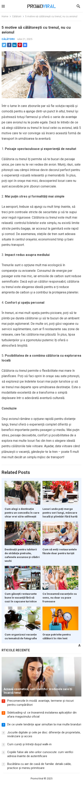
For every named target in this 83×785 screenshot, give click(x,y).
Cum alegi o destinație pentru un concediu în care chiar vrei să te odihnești (22, 512)
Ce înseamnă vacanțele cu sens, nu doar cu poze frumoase (60, 597)
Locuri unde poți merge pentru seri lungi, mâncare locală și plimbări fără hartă (60, 512)
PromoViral (37, 778)
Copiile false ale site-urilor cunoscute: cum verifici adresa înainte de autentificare (40, 754)
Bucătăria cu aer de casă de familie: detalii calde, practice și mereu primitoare (39, 766)
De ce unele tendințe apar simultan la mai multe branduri (44, 724)
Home (5, 16)
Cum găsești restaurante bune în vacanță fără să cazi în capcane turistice (21, 597)
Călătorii (16, 16)
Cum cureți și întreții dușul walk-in (29, 744)
